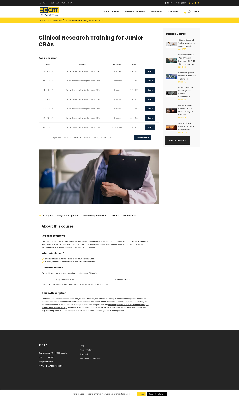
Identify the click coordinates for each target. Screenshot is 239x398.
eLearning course (117, 311)
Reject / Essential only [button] (157, 394)
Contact (84, 354)
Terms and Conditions (90, 358)
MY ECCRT (43, 3)
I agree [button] (141, 394)
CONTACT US (66, 3)
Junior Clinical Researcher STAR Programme (186, 126)
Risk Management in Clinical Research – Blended (187, 75)
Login (169, 3)
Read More (125, 394)
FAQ (82, 345)
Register (182, 3)
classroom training (96, 311)
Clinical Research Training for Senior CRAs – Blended (186, 43)
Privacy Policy (86, 350)
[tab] (47, 215)
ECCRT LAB (54, 3)
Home (42, 20)
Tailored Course (142, 137)
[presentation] (47, 215)
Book (150, 71)
